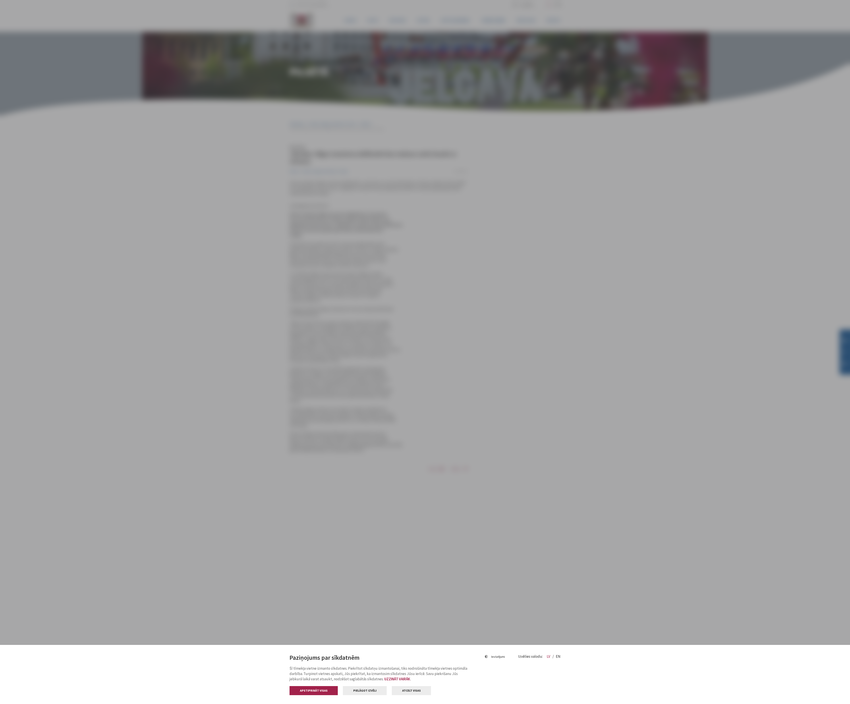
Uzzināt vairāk (397, 679)
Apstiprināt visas (314, 690)
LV (549, 656)
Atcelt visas (411, 690)
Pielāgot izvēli (365, 690)
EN (558, 656)
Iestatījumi (498, 657)
